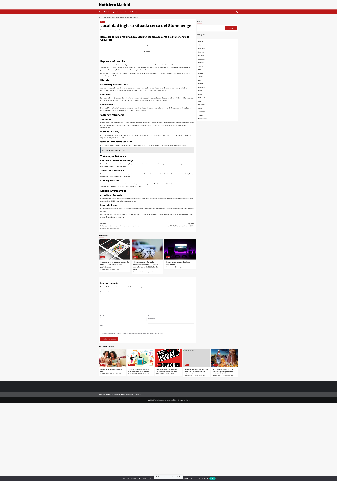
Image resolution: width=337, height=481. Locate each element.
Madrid (200, 83)
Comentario (104, 292)
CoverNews (177, 400)
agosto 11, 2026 (227, 375)
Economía (201, 55)
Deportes (115, 12)
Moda (200, 90)
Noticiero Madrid (114, 5)
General (106, 12)
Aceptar (212, 478)
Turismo (200, 115)
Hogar (200, 69)
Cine (100, 12)
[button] (237, 11)
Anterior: (121, 226)
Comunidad (201, 48)
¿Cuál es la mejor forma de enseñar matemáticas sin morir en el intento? (139, 370)
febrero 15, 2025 (147, 272)
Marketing (201, 87)
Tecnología (201, 111)
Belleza (200, 41)
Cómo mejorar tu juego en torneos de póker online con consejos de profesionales (114, 264)
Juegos (102, 22)
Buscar (199, 21)
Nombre (103, 316)
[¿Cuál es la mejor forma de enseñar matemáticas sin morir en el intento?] (140, 358)
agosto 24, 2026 (114, 373)
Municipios (123, 12)
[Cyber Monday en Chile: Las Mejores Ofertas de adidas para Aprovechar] (168, 358)
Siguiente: (180, 225)
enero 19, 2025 (179, 267)
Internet (200, 73)
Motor (200, 94)
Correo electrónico (152, 317)
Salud (200, 108)
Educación (201, 59)
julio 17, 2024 (115, 30)
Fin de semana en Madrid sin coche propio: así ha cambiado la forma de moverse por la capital (223, 371)
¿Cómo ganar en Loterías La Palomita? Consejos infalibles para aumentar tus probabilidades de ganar (146, 266)
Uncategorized (202, 118)
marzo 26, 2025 (114, 269)
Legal (199, 80)
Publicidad (133, 12)
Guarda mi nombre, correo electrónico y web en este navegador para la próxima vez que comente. (132, 333)
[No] (335, 478)
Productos (201, 104)
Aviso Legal (129, 394)
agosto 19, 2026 (142, 373)
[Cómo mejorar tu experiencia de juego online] (180, 249)
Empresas (201, 62)
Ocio (199, 101)
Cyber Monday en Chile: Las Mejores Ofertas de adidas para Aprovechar (166, 370)
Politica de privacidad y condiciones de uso (112, 394)
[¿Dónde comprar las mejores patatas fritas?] (112, 358)
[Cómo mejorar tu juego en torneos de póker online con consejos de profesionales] (114, 249)
